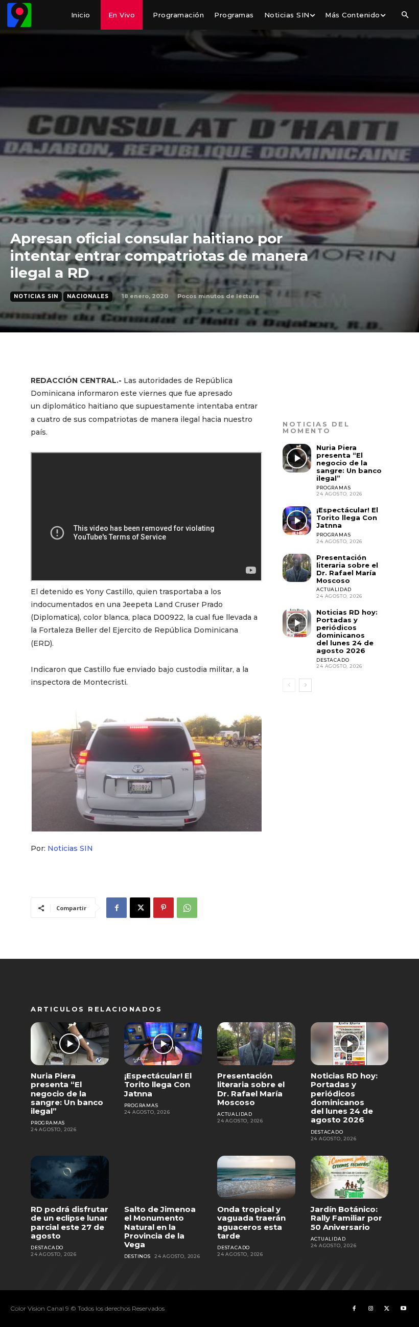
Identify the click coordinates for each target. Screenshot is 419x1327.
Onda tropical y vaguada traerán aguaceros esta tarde (251, 1222)
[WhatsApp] (187, 907)
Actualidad (334, 589)
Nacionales (88, 296)
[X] (140, 907)
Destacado (332, 660)
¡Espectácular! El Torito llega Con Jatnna (347, 517)
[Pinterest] (163, 907)
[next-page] (305, 685)
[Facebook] (116, 907)
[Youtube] (403, 1308)
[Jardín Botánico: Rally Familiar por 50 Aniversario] (350, 1177)
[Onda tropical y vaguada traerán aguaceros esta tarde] (256, 1177)
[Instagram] (370, 1308)
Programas (333, 487)
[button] (404, 15)
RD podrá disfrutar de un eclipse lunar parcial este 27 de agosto (69, 1222)
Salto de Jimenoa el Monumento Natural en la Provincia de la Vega (160, 1226)
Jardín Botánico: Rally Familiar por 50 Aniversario (346, 1218)
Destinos (137, 1256)
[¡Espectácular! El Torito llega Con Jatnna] (297, 520)
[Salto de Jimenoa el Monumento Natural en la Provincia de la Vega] (163, 1177)
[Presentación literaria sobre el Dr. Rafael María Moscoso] (297, 568)
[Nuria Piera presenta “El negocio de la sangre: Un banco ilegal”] (297, 458)
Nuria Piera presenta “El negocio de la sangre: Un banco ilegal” (349, 462)
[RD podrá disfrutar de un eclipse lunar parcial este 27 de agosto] (70, 1177)
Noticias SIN (36, 296)
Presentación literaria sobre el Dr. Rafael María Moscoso (347, 568)
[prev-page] (289, 685)
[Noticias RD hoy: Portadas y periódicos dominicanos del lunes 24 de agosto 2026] (297, 623)
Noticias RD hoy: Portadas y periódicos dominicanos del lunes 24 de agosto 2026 (347, 631)
